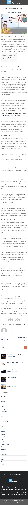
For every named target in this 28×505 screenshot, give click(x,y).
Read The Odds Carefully (8, 58)
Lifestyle (3, 434)
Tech (2, 456)
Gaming (2, 424)
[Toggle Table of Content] (13, 55)
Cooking (3, 409)
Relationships (4, 449)
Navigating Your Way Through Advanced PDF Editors (21, 339)
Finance (2, 414)
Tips (2, 461)
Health (2, 426)
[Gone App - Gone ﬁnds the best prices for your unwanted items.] (14, 2)
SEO (2, 451)
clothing (3, 406)
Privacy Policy (16, 474)
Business (3, 401)
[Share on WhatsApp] (8, 319)
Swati (19, 12)
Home (5, 474)
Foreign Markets (4, 421)
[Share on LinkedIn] (20, 319)
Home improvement (5, 429)
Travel (2, 464)
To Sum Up (5, 60)
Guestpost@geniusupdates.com (18, 502)
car (1, 404)
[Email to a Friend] (15, 319)
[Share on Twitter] (13, 319)
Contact (10, 474)
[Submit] (25, 347)
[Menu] (2, 2)
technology (3, 459)
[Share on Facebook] (10, 319)
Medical (3, 436)
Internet (3, 431)
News (2, 441)
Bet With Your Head (7, 57)
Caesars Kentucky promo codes (12, 115)
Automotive (3, 396)
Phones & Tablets (5, 444)
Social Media (4, 454)
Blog (2, 398)
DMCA (22, 474)
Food (2, 419)
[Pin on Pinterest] (17, 319)
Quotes (2, 446)
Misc (2, 439)
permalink (24, 324)
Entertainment (4, 411)
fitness (2, 416)
